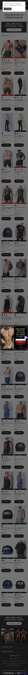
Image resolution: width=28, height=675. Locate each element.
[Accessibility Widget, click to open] (25, 337)
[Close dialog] (26, 327)
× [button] (24, 3)
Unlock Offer (21, 341)
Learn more (7, 9)
